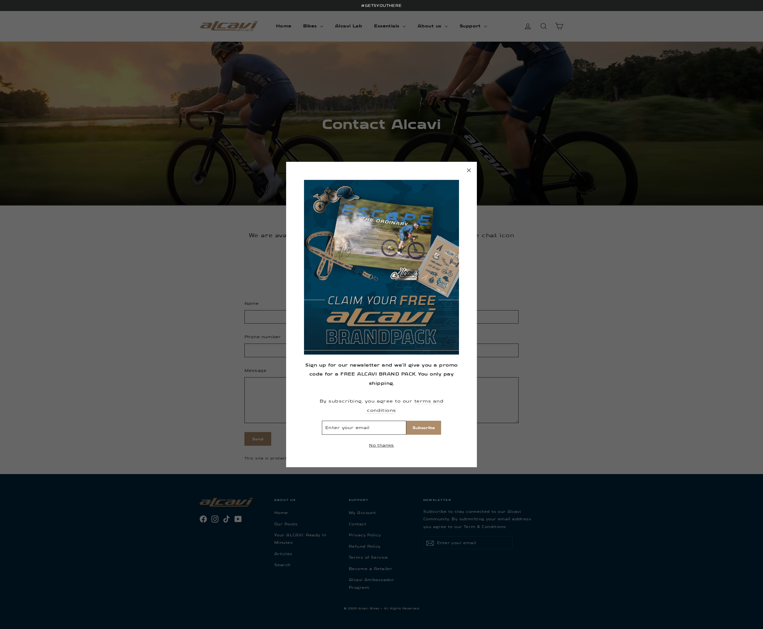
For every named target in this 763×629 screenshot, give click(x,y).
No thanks (381, 445)
